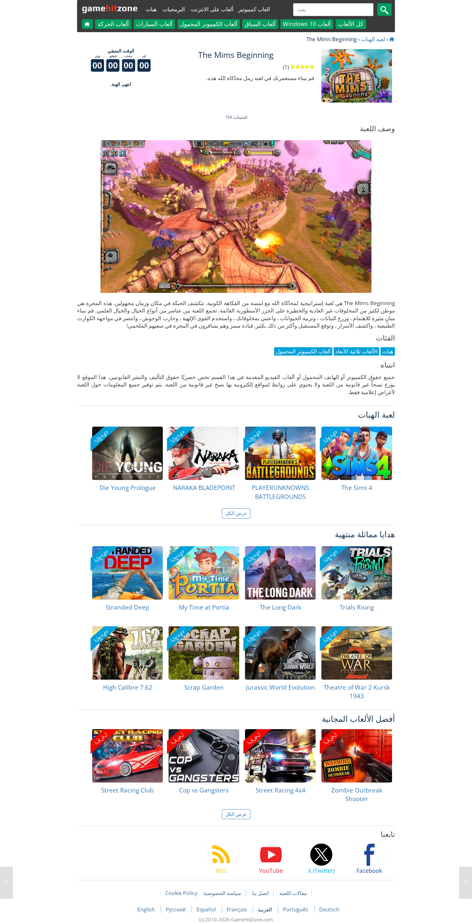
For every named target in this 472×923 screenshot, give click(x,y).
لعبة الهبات (373, 39)
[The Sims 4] (356, 453)
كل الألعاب (350, 24)
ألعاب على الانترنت (212, 9)
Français (237, 909)
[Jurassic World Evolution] (280, 653)
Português (296, 909)
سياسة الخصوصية (222, 893)
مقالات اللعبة (293, 893)
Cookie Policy (181, 893)
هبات (151, 9)
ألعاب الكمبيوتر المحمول (208, 24)
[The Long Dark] (280, 573)
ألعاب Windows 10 (307, 24)
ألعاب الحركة (113, 24)
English (146, 909)
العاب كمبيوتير (254, 9)
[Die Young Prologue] (127, 453)
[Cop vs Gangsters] (204, 756)
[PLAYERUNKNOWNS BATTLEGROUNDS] (280, 453)
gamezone (110, 8)
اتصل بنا (260, 893)
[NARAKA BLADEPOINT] (204, 453)
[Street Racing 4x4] (280, 756)
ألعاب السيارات (154, 24)
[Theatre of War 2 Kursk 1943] (356, 653)
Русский (176, 909)
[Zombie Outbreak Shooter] (356, 756)
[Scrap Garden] (204, 653)
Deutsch (329, 909)
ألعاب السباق (260, 24)
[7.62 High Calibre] (127, 653)
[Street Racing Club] (127, 756)
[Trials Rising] (356, 573)
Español (207, 909)
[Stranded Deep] (127, 573)
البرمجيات (173, 9)
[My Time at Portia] (204, 573)
